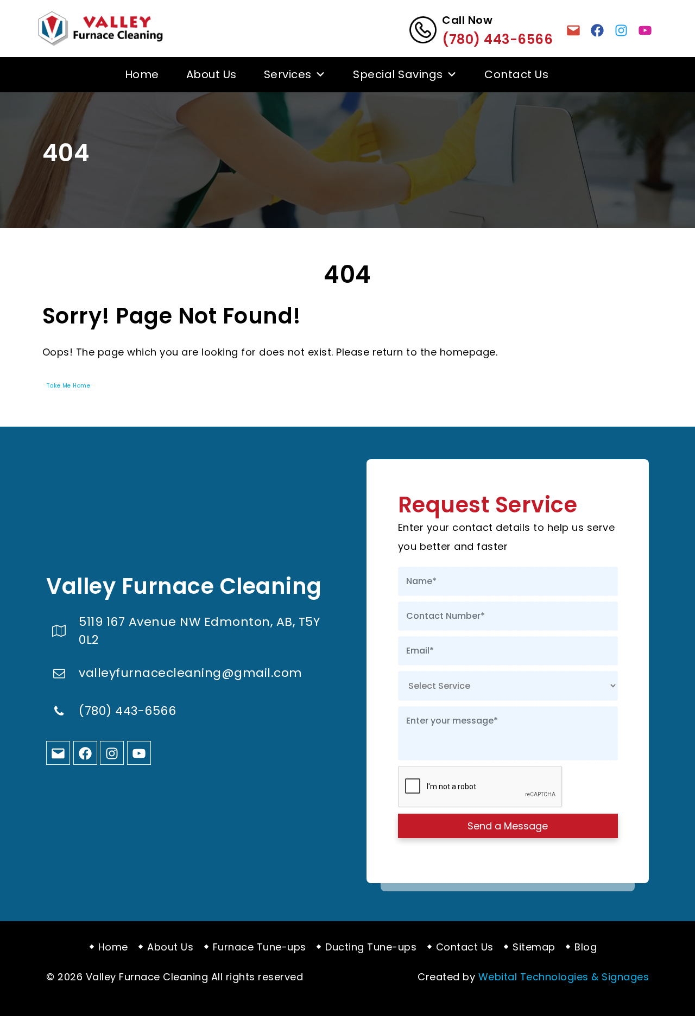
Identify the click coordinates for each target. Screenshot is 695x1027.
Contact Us (516, 74)
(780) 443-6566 (497, 39)
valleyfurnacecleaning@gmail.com (190, 673)
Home (142, 74)
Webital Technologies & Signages (563, 977)
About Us (211, 74)
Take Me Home (68, 386)
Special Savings (398, 74)
